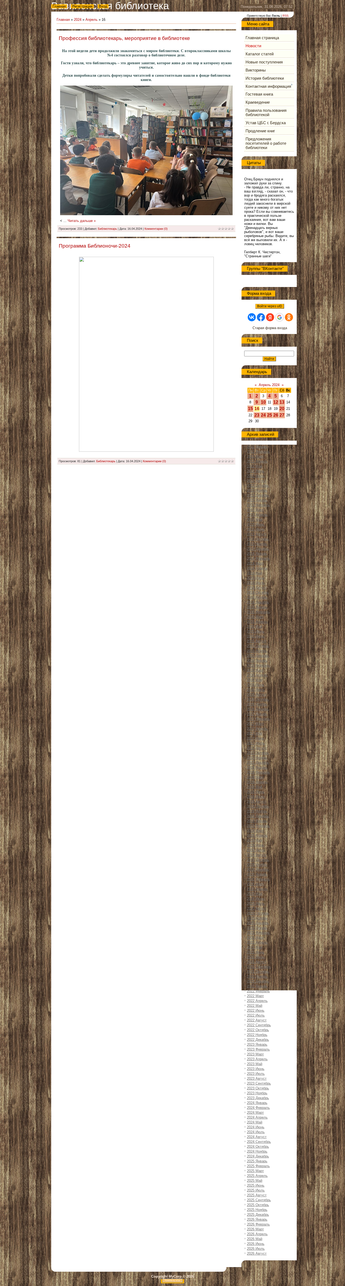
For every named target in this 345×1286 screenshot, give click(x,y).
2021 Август (257, 962)
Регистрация (82, 6)
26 (275, 415)
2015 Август (257, 641)
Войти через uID (269, 306)
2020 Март (255, 884)
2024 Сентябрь (259, 1142)
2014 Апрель (257, 568)
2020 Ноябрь (257, 918)
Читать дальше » (82, 221)
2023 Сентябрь (259, 1083)
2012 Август (257, 481)
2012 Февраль (258, 452)
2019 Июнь (255, 845)
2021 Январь (257, 928)
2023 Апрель (257, 1059)
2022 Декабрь (258, 1040)
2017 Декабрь (258, 763)
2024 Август (257, 1137)
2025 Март (255, 1171)
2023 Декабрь (258, 1098)
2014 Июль (256, 583)
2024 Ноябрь (257, 1151)
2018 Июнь (255, 792)
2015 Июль (256, 636)
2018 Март (255, 777)
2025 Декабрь (258, 1215)
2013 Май (254, 520)
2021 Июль (256, 957)
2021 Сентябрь (259, 967)
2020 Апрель (257, 889)
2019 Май (254, 840)
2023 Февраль (258, 1049)
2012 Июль (256, 476)
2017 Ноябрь (257, 758)
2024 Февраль (258, 1108)
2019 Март (255, 831)
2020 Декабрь (258, 923)
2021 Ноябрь (257, 976)
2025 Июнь (255, 1185)
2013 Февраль (258, 505)
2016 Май (254, 680)
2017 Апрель (257, 729)
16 (256, 408)
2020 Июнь (255, 899)
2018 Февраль (258, 772)
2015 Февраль (258, 612)
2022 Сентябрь (259, 1025)
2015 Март (255, 617)
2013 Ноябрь (257, 544)
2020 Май (254, 894)
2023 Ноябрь (257, 1093)
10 (263, 402)
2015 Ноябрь (257, 651)
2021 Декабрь (258, 981)
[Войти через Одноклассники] (289, 317)
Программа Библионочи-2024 (94, 246)
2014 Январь (257, 554)
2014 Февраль (258, 558)
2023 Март (255, 1054)
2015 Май (254, 627)
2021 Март (255, 938)
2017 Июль (256, 743)
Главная (59, 6)
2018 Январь (257, 767)
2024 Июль (256, 1132)
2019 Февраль (258, 826)
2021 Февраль (258, 933)
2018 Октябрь (258, 806)
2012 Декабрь (258, 495)
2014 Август (257, 588)
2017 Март (255, 724)
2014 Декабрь (258, 602)
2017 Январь (257, 714)
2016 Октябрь (258, 699)
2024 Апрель (257, 1117)
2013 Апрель (257, 515)
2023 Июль (256, 1074)
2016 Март (255, 670)
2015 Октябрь (258, 646)
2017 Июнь (255, 738)
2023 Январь (257, 1044)
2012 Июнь (255, 471)
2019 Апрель (257, 835)
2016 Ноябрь (257, 704)
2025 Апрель (257, 1176)
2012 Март (255, 456)
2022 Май (254, 1006)
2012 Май (254, 466)
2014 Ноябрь (257, 597)
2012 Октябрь (258, 486)
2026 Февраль (258, 1224)
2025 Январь (257, 1161)
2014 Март (255, 563)
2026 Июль (256, 1249)
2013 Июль (256, 529)
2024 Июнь (255, 1127)
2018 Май (254, 787)
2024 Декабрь (258, 1156)
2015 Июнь (255, 631)
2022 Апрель (257, 1001)
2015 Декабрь (258, 656)
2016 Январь (257, 661)
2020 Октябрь (258, 913)
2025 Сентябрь (259, 1200)
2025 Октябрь (258, 1205)
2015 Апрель (257, 622)
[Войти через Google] (279, 317)
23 (256, 415)
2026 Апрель (257, 1234)
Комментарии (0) (156, 228)
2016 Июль (256, 690)
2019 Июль (256, 850)
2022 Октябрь (258, 1030)
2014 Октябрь (258, 592)
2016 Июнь (255, 685)
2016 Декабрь (258, 709)
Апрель (91, 20)
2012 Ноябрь (257, 490)
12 (275, 402)
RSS (285, 15)
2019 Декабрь (258, 870)
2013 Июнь (255, 524)
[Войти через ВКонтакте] (252, 317)
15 (250, 408)
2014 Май (254, 573)
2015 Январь (257, 607)
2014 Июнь (255, 578)
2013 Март (255, 510)
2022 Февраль (258, 991)
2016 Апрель (257, 675)
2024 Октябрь (258, 1147)
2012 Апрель (257, 461)
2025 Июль (256, 1190)
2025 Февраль (258, 1166)
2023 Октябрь (258, 1088)
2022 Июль (256, 1015)
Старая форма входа (270, 328)
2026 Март (255, 1229)
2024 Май (254, 1122)
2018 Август (257, 801)
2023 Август (257, 1078)
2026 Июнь (255, 1244)
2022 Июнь (255, 1010)
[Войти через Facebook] (261, 317)
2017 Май (254, 733)
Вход (103, 6)
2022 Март (255, 996)
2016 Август (257, 695)
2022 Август (257, 1020)
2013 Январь (257, 500)
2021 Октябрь (258, 972)
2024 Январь (257, 1103)
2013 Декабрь (258, 549)
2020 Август (257, 908)
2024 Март (255, 1113)
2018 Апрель (257, 782)
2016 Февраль (258, 665)
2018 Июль (256, 797)
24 (263, 415)
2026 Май (254, 1239)
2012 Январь (257, 447)
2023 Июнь (255, 1069)
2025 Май (254, 1181)
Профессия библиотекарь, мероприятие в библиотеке (124, 38)
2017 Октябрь (258, 753)
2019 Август (257, 855)
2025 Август (257, 1195)
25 (269, 415)
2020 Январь (257, 874)
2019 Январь (257, 821)
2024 (77, 20)
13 (282, 402)
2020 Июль (256, 904)
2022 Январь (257, 986)
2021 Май (254, 947)
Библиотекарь (107, 228)
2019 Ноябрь (257, 865)
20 (282, 408)
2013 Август (257, 534)
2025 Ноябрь (257, 1210)
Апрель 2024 (269, 385)
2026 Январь (257, 1219)
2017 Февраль (258, 719)
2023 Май (254, 1064)
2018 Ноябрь (257, 811)
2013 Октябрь (258, 539)
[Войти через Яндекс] (270, 317)
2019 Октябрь (258, 860)
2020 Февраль (258, 879)
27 (282, 415)
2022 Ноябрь (257, 1035)
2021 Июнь (255, 952)
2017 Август (257, 748)
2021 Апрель (257, 942)
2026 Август (257, 1253)
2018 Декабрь (258, 816)
